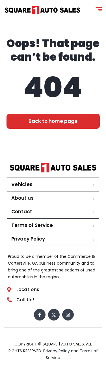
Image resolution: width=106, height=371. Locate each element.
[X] (54, 315)
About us (22, 198)
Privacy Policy (28, 238)
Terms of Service (32, 225)
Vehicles (22, 184)
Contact (21, 211)
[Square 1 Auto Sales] (42, 10)
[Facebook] (40, 315)
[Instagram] (68, 315)
